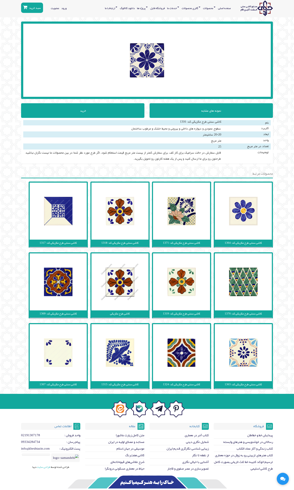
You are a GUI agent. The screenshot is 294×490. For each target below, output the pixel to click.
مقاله (132, 426)
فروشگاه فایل (157, 8)
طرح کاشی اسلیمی (262, 468)
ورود (64, 8)
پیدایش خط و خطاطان (260, 435)
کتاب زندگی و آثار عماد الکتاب (255, 448)
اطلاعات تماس (62, 426)
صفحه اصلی (224, 8)
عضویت (55, 8)
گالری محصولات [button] (190, 8)
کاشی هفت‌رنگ (134, 455)
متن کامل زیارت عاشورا (130, 435)
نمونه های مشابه (211, 111)
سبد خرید (35, 8)
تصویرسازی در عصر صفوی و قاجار (188, 468)
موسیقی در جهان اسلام (130, 448)
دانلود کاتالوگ (127, 8)
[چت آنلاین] (283, 479)
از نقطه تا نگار (200, 455)
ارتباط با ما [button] (110, 8)
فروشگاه (258, 426)
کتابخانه (194, 426)
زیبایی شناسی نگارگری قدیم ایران (188, 448)
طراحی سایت (43, 467)
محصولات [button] (208, 8)
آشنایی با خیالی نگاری (195, 462)
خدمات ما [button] (172, 8)
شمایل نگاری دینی (197, 442)
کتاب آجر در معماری (197, 435)
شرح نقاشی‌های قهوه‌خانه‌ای (127, 462)
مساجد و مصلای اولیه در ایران (126, 442)
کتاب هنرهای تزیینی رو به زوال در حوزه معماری (244, 455)
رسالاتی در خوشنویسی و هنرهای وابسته (248, 442)
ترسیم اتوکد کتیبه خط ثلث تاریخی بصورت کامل (243, 462)
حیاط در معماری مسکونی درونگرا (124, 468)
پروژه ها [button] (141, 8)
